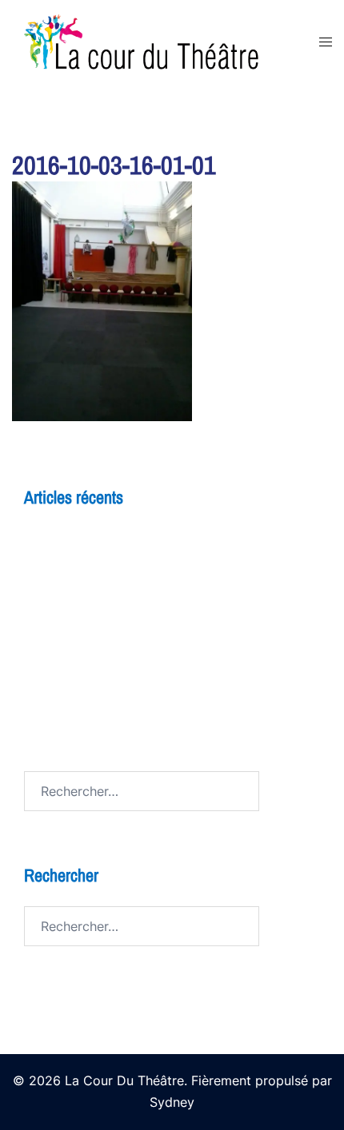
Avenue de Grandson (87, 712)
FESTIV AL (55, 682)
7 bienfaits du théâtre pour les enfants (139, 653)
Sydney (172, 1102)
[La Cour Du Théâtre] (153, 41)
